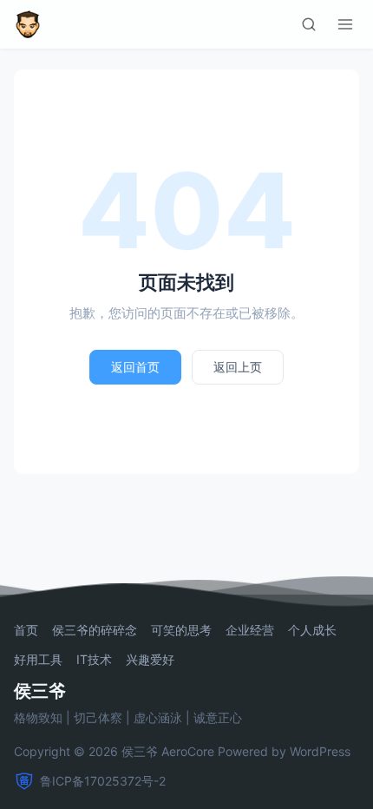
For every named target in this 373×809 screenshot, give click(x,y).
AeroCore (187, 751)
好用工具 (38, 660)
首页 (26, 630)
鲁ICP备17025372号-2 (103, 780)
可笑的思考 (181, 630)
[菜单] (345, 24)
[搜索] (308, 24)
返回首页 (135, 366)
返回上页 (237, 366)
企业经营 (250, 630)
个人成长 (312, 630)
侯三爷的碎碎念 (94, 630)
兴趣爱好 (150, 660)
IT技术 (94, 660)
